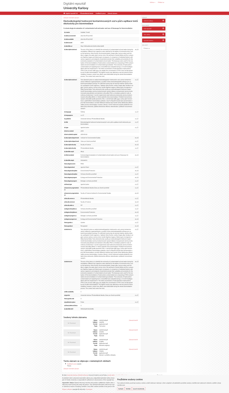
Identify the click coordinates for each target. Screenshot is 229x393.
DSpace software (67, 389)
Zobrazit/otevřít (133, 320)
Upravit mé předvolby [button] (138, 389)
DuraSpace (89, 389)
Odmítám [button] (128, 389)
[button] (152, 2)
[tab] (153, 21)
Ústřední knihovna (83, 375)
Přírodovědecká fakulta (86, 13)
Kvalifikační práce (101, 13)
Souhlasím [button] (121, 389)
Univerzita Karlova (72, 375)
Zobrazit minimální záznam (71, 17)
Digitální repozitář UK (72, 13)
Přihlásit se (146, 48)
